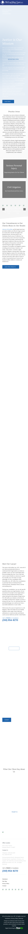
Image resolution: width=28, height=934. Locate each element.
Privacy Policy (5, 883)
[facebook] (14, 816)
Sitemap (21, 918)
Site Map (4, 881)
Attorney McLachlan (7, 229)
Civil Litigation (14, 187)
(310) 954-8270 (10, 620)
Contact (4, 885)
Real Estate (8, 191)
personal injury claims (13, 59)
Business (13, 191)
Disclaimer (5, 879)
